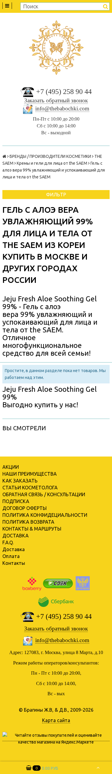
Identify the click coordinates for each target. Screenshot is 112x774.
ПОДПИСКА (15, 501)
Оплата (11, 556)
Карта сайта (56, 720)
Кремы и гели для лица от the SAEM (52, 163)
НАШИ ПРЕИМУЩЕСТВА (29, 474)
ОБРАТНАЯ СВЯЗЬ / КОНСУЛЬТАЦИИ (43, 494)
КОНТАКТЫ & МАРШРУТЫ (31, 528)
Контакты (13, 563)
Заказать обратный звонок (56, 100)
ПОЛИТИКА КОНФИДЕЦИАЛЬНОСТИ (44, 515)
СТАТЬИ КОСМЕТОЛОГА (30, 487)
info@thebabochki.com (62, 108)
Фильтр (56, 194)
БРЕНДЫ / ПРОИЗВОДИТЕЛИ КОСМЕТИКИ (50, 156)
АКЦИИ (10, 467)
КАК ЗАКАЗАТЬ (20, 480)
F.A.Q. (7, 542)
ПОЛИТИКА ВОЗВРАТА (28, 522)
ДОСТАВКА (15, 535)
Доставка (13, 549)
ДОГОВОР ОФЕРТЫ (24, 508)
